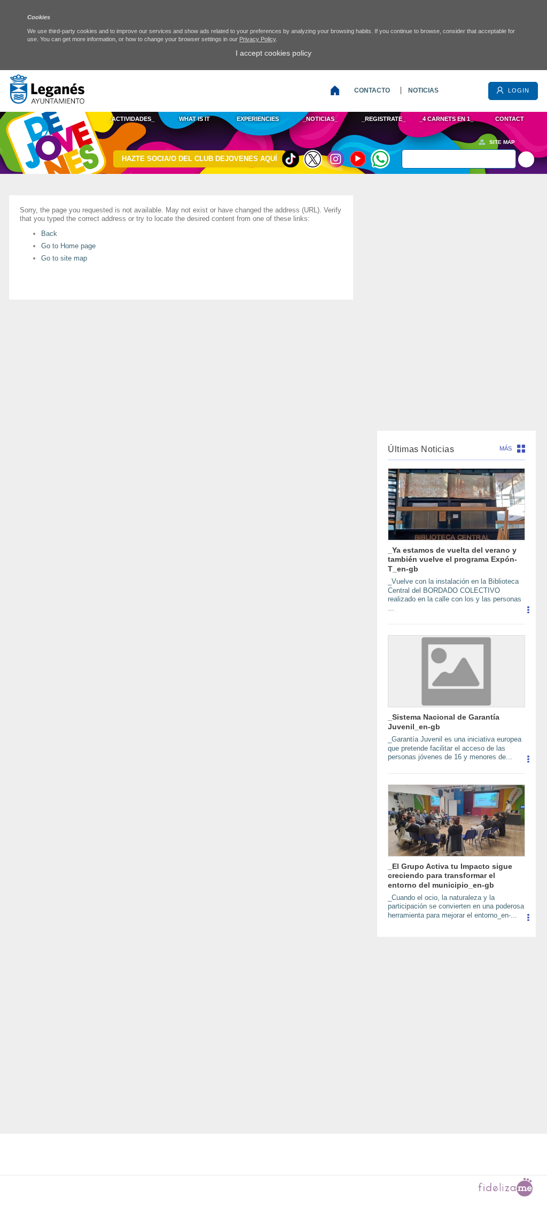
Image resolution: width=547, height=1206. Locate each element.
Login (517, 90)
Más (505, 448)
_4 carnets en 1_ (446, 119)
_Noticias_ (320, 119)
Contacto (372, 90)
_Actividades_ (131, 119)
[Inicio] (337, 90)
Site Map (502, 142)
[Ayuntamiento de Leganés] (47, 101)
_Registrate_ (383, 119)
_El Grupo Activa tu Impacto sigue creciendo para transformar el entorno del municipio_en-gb (450, 875)
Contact (509, 119)
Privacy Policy (257, 39)
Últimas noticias (421, 449)
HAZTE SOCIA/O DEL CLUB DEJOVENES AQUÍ (199, 159)
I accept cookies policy (273, 53)
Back (49, 234)
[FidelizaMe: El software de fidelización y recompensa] (505, 1194)
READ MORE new (527, 613)
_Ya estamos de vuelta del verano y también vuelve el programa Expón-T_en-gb (452, 559)
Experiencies (258, 119)
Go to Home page (68, 246)
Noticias (423, 90)
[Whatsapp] (380, 159)
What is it (194, 119)
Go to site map (64, 258)
